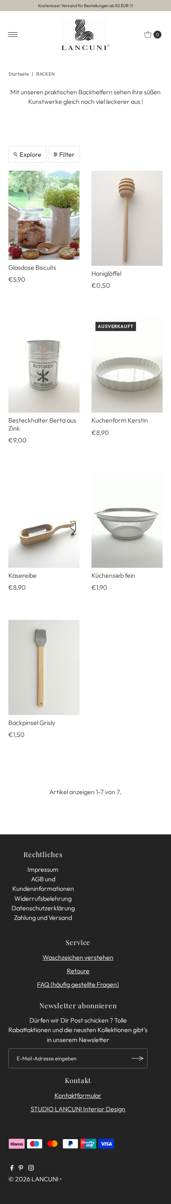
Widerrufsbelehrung (43, 898)
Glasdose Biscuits (32, 267)
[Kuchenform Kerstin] (127, 365)
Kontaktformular (77, 1095)
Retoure (78, 971)
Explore (30, 154)
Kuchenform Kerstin (119, 420)
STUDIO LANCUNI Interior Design (78, 1109)
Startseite (18, 74)
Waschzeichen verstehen (78, 957)
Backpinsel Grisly (31, 723)
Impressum (42, 869)
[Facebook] (12, 1168)
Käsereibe (22, 575)
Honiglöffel (106, 273)
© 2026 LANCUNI (33, 1179)
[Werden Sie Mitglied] (138, 1058)
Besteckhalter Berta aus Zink (42, 424)
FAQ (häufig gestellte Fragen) (78, 984)
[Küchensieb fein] (127, 520)
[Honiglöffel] (127, 218)
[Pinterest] (21, 1168)
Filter (67, 154)
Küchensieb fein (113, 575)
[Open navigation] (13, 35)
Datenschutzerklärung (43, 908)
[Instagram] (31, 1168)
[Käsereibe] (44, 520)
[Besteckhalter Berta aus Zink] (44, 365)
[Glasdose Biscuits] (44, 215)
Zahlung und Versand (43, 918)
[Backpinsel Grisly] (44, 667)
